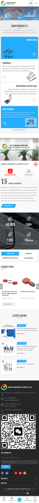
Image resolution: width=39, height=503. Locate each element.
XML (22, 491)
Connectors (31, 40)
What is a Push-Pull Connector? (26, 364)
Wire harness (8, 109)
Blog (11, 491)
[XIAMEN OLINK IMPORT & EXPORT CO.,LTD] (3, 3)
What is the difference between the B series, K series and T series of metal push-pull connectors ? (27, 348)
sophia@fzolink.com (15, 404)
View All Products (19, 130)
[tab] (10, 172)
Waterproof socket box (26, 86)
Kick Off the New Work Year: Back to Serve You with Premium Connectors (27, 329)
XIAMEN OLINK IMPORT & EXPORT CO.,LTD (11, 3)
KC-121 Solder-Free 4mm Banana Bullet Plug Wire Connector (9, 293)
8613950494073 (14, 400)
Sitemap (17, 491)
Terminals (6, 63)
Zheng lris (12, 406)
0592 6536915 (11, 398)
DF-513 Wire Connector (28, 291)
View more (7, 304)
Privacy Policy (30, 491)
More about (7, 205)
